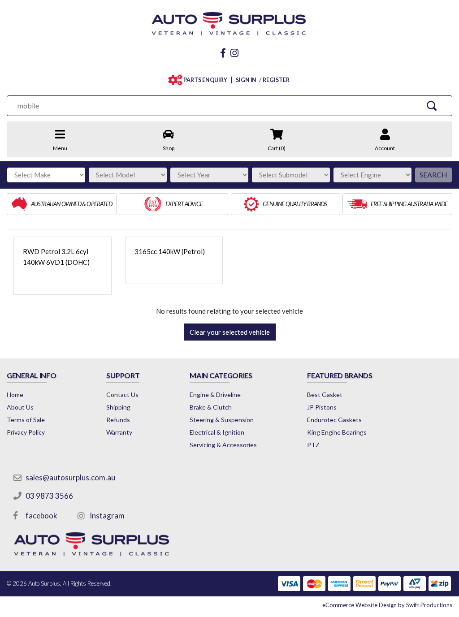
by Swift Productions (387, 604)
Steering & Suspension (222, 419)
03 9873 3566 (49, 496)
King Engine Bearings (337, 432)
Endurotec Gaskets (334, 419)
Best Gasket (324, 394)
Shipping (118, 407)
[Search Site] (432, 105)
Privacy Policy (26, 432)
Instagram (107, 515)
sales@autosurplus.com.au (70, 477)
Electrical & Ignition (217, 432)
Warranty (119, 432)
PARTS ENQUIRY (205, 80)
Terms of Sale (26, 419)
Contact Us (122, 394)
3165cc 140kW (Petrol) (169, 251)
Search (433, 174)
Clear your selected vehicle (230, 332)
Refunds (118, 419)
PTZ (313, 445)
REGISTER (276, 80)
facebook (41, 515)
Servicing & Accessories (223, 445)
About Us (20, 407)
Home (15, 394)
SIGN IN (246, 80)
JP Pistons (322, 407)
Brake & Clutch (211, 407)
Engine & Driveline (215, 394)
